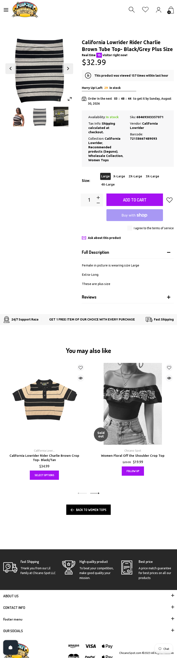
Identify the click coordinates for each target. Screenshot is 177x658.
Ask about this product (104, 238)
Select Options (44, 475)
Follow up (132, 471)
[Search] (132, 9)
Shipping (108, 123)
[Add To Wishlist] (169, 200)
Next (67, 68)
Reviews (89, 297)
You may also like (88, 350)
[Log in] (158, 9)
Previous (10, 68)
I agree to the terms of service (154, 228)
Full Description (95, 252)
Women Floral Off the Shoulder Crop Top (132, 455)
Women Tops (98, 160)
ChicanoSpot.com (130, 652)
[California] (18, 116)
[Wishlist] (145, 9)
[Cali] (39, 116)
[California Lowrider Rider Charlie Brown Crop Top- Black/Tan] (44, 404)
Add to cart (135, 200)
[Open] (10, 647)
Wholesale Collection (105, 156)
